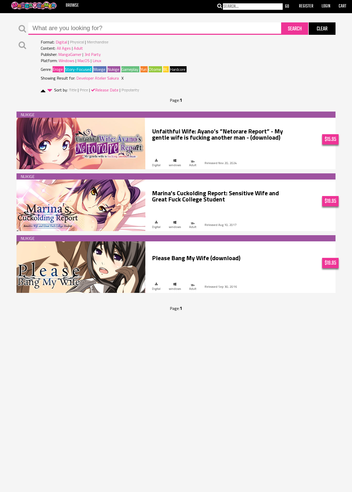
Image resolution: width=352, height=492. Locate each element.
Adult (78, 48)
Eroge (58, 69)
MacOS (83, 60)
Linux (97, 60)
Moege (99, 69)
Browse (72, 5)
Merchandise (97, 42)
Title (73, 90)
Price (84, 90)
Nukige (113, 69)
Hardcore (178, 69)
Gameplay (129, 69)
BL (165, 69)
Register (306, 6)
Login (326, 6)
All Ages (64, 48)
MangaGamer (69, 54)
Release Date (107, 90)
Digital (61, 42)
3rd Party (92, 54)
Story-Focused (78, 69)
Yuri (143, 69)
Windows (66, 60)
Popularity (130, 90)
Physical (77, 42)
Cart (342, 6)
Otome (155, 69)
